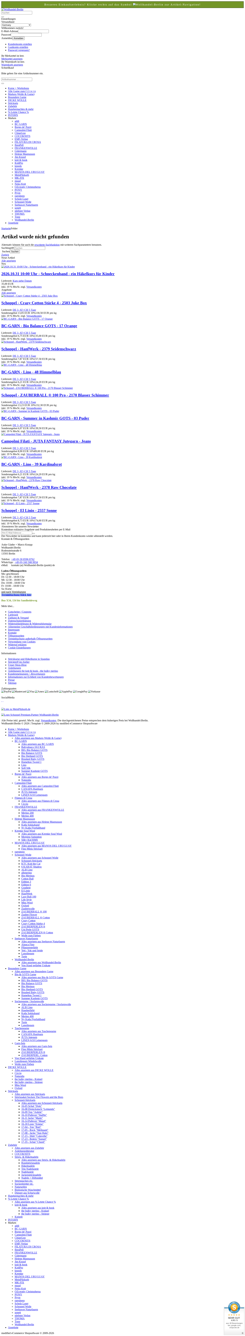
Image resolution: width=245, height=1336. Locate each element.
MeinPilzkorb (22, 175)
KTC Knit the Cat (30, 863)
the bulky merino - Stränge (29, 1082)
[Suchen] (2, 16)
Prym (17, 192)
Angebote (13, 222)
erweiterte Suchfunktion (47, 244)
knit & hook (21, 160)
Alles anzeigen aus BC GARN (37, 744)
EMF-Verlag (21, 139)
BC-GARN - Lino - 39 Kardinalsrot (31, 464)
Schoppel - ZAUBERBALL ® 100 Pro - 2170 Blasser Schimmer (55, 395)
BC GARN (21, 124)
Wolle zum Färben (31, 935)
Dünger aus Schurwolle (27, 1192)
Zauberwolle (28, 908)
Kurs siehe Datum (22, 280)
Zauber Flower (29, 914)
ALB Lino (26, 869)
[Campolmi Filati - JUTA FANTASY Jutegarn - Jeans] (30, 434)
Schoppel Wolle (23, 201)
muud (18, 181)
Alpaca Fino (27, 944)
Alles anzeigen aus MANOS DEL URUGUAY (46, 845)
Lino (23, 765)
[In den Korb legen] (2, 83)
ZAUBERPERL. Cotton (34, 1055)
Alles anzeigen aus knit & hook (37, 1207)
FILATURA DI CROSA (28, 142)
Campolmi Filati (23, 130)
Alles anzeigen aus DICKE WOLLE (34, 1070)
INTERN (13, 115)
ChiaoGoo (20, 133)
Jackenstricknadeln (31, 1174)
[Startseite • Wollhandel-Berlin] (12, 9)
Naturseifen (21, 1186)
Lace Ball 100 (28, 896)
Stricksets (13, 103)
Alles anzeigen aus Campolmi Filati (40, 786)
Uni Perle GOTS (30, 929)
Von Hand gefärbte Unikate (35, 965)
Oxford (25, 905)
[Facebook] (1, 700)
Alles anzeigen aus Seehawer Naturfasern (43, 941)
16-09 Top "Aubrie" (32, 1112)
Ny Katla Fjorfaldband (33, 827)
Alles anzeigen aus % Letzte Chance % (35, 1201)
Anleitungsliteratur (24, 1151)
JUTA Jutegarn (29, 791)
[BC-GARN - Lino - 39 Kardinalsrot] (21, 457)
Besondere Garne (17, 97)
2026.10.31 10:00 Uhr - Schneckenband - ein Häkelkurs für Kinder (58, 274)
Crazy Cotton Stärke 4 (33, 923)
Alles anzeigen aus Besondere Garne (34, 971)
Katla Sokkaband (30, 824)
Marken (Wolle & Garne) (21, 94)
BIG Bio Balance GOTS (34, 750)
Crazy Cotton (28, 920)
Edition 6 (26, 884)
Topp (17, 216)
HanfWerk (26, 893)
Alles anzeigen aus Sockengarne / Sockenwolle (46, 1004)
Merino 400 (27, 815)
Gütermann (20, 151)
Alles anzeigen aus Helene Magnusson (41, 821)
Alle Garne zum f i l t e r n (22, 91)
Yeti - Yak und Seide (32, 950)
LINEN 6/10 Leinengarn (34, 794)
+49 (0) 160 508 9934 (26, 562)
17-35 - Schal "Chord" (33, 1142)
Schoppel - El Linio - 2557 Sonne (29, 510)
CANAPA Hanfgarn (32, 789)
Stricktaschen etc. (24, 1180)
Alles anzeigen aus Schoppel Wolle (39, 857)
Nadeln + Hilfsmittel (32, 1177)
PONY (18, 189)
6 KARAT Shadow (31, 866)
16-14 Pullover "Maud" (33, 1121)
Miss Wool (27, 902)
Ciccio (24, 803)
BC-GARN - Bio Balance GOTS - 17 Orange (39, 326)
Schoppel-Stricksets (31, 860)
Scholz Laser (21, 198)
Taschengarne (22, 1028)
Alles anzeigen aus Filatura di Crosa (40, 800)
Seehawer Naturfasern (26, 204)
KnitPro (19, 163)
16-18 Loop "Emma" (32, 1124)
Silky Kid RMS (29, 839)
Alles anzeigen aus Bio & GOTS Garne (42, 977)
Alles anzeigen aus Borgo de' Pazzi (39, 777)
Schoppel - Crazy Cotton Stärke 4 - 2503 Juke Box (44, 303)
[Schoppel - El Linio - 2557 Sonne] (20, 503)
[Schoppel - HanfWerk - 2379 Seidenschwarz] (26, 341)
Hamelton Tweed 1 (31, 762)
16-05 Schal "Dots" (31, 1106)
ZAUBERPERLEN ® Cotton (37, 932)
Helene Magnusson (25, 154)
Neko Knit (20, 183)
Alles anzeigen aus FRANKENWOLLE (42, 809)
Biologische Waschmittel (28, 1189)
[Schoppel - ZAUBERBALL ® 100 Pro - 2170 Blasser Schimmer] (37, 388)
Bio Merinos (27, 875)
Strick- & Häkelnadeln (26, 1156)
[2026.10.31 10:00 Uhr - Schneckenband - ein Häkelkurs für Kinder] (38, 266)
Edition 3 (26, 881)
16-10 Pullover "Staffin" (34, 1115)
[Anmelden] (33, 533)
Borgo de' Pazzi (23, 127)
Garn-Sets (20, 1043)
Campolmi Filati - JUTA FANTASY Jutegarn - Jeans (46, 441)
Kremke (19, 169)
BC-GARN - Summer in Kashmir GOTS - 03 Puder (45, 418)
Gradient (25, 887)
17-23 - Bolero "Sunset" (34, 1139)
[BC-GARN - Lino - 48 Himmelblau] (21, 365)
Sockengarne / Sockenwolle (29, 1001)
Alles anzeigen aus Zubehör (29, 1148)
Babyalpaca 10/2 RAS (33, 747)
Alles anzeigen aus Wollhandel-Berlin (41, 962)
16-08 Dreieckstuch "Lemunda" (38, 1109)
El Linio (25, 890)
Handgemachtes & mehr (21, 109)
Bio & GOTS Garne (25, 974)
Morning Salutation (31, 836)
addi (17, 121)
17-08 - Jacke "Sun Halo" (34, 1133)
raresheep (20, 195)
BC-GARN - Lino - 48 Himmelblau (31, 372)
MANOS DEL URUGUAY (30, 172)
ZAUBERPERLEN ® (33, 926)
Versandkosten (34, 286)
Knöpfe (19, 1216)
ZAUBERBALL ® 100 (34, 911)
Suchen (14, 251)
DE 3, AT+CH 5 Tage (24, 309)
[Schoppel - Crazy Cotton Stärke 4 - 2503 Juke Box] (29, 295)
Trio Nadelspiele (30, 1168)
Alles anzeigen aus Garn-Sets (36, 1046)
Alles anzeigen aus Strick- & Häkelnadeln (43, 1159)
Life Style (26, 899)
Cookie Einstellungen (19, 647)
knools (18, 166)
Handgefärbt (27, 1010)
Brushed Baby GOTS (32, 759)
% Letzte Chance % (18, 112)
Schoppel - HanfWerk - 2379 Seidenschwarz (38, 349)
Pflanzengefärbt (29, 947)
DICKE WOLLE (17, 100)
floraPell (19, 145)
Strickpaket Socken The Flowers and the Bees (39, 1097)
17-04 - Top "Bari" (31, 1127)
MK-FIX (19, 178)
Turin (24, 956)
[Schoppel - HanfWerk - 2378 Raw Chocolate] (26, 480)
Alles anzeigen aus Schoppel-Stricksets (41, 1103)
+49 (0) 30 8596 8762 (22, 559)
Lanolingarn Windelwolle (28, 1061)
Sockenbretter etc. (24, 1183)
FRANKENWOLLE (26, 148)
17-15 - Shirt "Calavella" (34, 1136)
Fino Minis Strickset (31, 848)
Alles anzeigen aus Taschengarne (38, 1031)
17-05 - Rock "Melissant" (34, 1130)
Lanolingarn (27, 953)
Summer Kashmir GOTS (34, 771)
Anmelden (18, 38)
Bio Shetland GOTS (32, 756)
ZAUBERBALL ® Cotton (35, 917)
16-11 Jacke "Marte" (32, 1118)
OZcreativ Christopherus (28, 186)
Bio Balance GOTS (31, 753)
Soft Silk (25, 768)
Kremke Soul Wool (25, 830)
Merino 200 (27, 812)
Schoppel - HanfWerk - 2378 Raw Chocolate (39, 487)
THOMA (20, 213)
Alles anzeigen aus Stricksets (30, 1094)
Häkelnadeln (28, 1165)
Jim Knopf (20, 157)
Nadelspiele (27, 1171)
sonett (18, 207)
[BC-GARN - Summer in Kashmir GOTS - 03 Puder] (30, 411)
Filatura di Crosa (23, 797)
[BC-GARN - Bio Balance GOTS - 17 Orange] (27, 318)
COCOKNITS (22, 136)
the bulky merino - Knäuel (28, 1079)
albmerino (26, 872)
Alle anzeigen (8, 260)
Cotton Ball (27, 878)
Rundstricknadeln (30, 1162)
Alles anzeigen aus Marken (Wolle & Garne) (38, 738)
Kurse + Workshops (18, 88)
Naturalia (26, 780)
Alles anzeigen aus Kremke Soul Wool (41, 833)
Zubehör (12, 106)
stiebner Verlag (22, 210)
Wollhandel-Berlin (24, 219)
